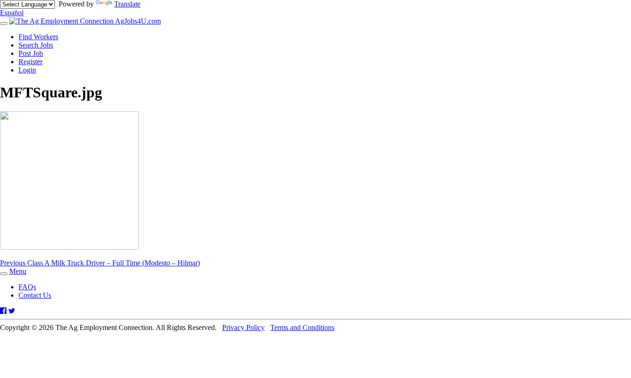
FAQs (27, 287)
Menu (17, 271)
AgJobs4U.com (137, 21)
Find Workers (38, 37)
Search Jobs (35, 45)
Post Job (30, 53)
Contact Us (34, 295)
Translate (127, 4)
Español (12, 13)
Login (27, 70)
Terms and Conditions (302, 327)
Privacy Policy (243, 327)
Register (30, 62)
